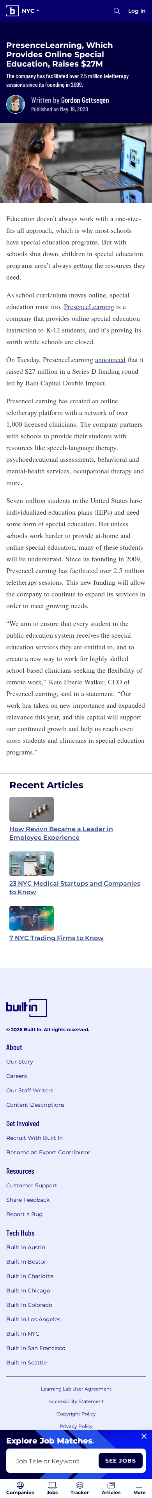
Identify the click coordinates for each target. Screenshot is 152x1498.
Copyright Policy (76, 1414)
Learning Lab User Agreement (76, 1389)
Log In (137, 10)
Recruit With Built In (34, 1137)
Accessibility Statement (76, 1401)
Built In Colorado (29, 1304)
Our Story (19, 1061)
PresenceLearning (89, 306)
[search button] (117, 11)
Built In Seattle (26, 1362)
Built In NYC (22, 1333)
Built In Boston (27, 1261)
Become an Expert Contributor (48, 1152)
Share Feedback (27, 1199)
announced (110, 359)
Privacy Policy (76, 1426)
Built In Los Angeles (33, 1319)
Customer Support (31, 1185)
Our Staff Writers (29, 1090)
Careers (16, 1076)
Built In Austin (25, 1247)
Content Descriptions (35, 1104)
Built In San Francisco (35, 1348)
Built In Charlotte (29, 1276)
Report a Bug (24, 1214)
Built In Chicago (28, 1290)
